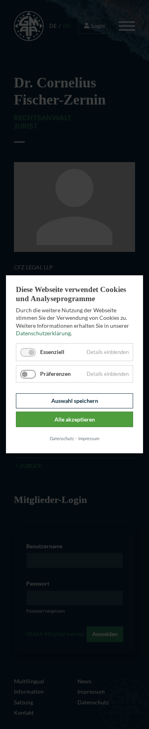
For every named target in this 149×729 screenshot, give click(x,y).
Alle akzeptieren (74, 419)
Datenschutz (62, 438)
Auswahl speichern (74, 400)
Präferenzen (55, 373)
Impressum (88, 438)
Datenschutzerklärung (43, 333)
